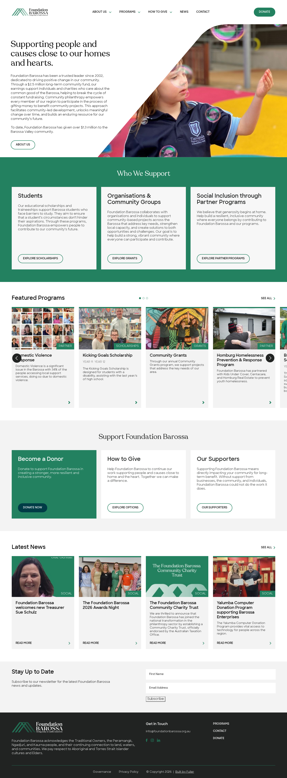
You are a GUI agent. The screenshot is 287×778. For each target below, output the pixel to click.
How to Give (157, 12)
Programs (127, 12)
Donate (264, 12)
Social (66, 593)
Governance (102, 772)
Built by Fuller (184, 772)
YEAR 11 (88, 362)
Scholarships (127, 346)
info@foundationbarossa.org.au (168, 731)
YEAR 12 (99, 362)
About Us (99, 12)
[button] (140, 298)
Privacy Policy (128, 772)
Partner (65, 346)
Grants (200, 346)
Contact (203, 12)
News (184, 12)
